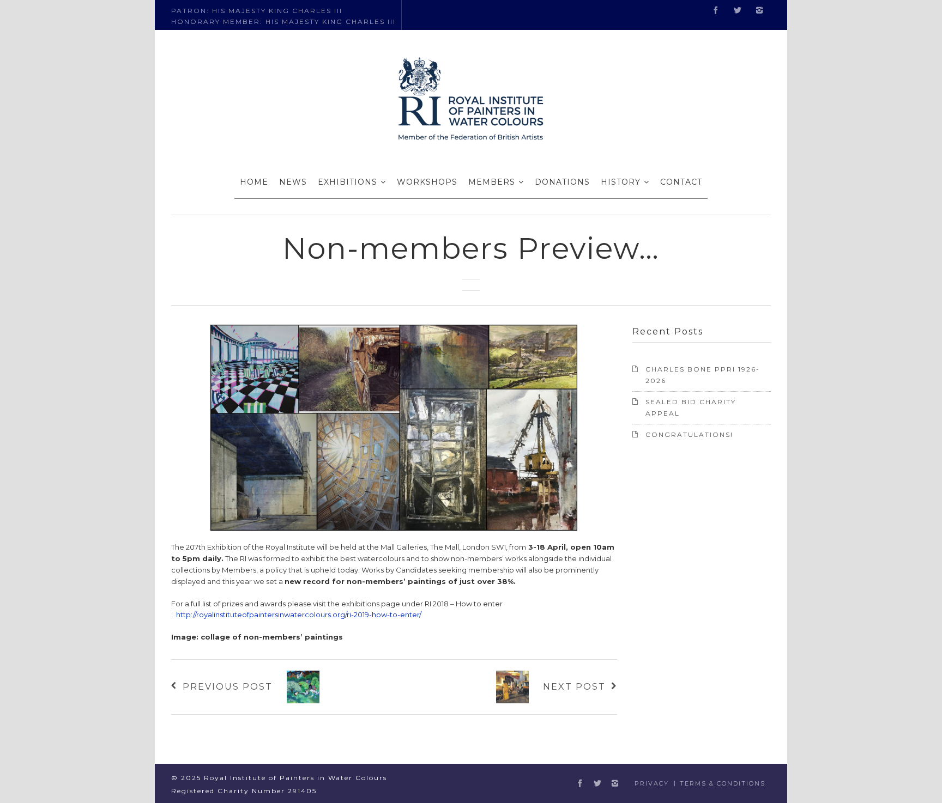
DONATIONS (562, 182)
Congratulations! (689, 434)
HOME (254, 182)
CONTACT (681, 182)
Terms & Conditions (722, 783)
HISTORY (621, 182)
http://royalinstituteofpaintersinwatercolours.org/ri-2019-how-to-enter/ (298, 614)
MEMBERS (491, 182)
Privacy (652, 783)
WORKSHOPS (427, 182)
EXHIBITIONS (347, 182)
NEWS (293, 182)
